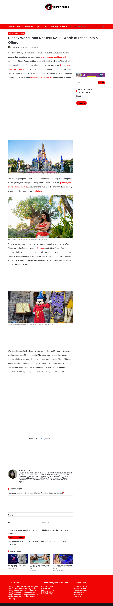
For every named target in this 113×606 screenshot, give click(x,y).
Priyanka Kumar (15, 47)
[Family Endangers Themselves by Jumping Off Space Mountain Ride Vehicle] (63, 559)
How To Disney (47, 587)
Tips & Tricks (42, 26)
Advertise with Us (80, 587)
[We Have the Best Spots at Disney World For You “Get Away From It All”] (40, 559)
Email (11, 522)
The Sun (40, 248)
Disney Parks (13, 33)
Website (45, 522)
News (12, 26)
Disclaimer (78, 595)
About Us (77, 597)
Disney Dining (46, 594)
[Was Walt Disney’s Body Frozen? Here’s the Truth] (18, 559)
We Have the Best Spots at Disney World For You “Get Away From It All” (40, 567)
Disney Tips (46, 588)
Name (11, 515)
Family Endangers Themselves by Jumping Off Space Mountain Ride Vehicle (62, 567)
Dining (54, 26)
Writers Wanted (80, 589)
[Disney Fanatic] (56, 7)
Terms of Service (80, 591)
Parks (20, 26)
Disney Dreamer (47, 592)
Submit (81, 103)
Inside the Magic (47, 590)
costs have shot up (41, 191)
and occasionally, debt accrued (53, 57)
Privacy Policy (79, 593)
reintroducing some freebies (41, 77)
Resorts (29, 26)
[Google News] (45, 438)
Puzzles (64, 26)
